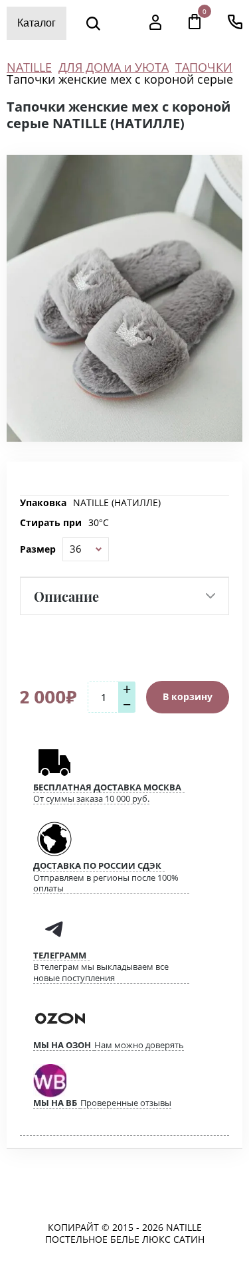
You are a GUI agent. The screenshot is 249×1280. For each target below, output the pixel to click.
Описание (66, 596)
